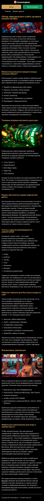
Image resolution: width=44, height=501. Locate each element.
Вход (11, 7)
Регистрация (32, 7)
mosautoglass (23, 2)
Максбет (5, 481)
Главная (8, 11)
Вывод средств (18, 11)
